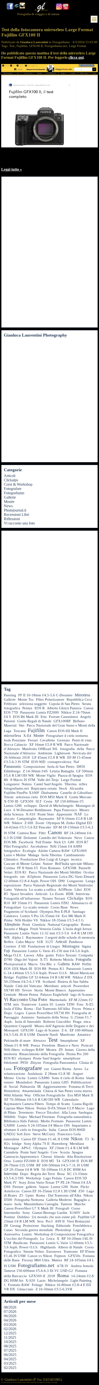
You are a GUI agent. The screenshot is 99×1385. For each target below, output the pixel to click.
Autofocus (11, 1191)
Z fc (65, 1030)
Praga (77, 1022)
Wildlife (10, 1117)
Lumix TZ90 (65, 1004)
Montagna (71, 946)
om (22, 877)
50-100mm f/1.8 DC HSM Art (63, 1169)
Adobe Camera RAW (54, 851)
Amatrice (84, 1034)
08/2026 (10, 1307)
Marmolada (58, 1000)
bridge (17, 1144)
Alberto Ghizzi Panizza (64, 708)
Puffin (86, 964)
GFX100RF (62, 721)
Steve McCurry (44, 1134)
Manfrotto (67, 1034)
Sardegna (86, 1112)
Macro (33, 964)
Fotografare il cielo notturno (67, 736)
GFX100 (27, 1030)
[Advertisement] (23, 252)
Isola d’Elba (13, 1009)
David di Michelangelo (56, 806)
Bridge (9, 977)
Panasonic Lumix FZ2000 (39, 712)
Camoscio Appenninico (21, 1156)
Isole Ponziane (15, 740)
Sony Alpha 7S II (37, 1144)
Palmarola (27, 1086)
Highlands (48, 1247)
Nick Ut (60, 842)
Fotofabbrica (82, 1226)
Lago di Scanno (47, 1030)
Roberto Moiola (62, 959)
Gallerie (10, 497)
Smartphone (69, 1040)
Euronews (53, 1251)
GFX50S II (37, 1276)
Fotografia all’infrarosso (22, 898)
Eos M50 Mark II (80, 1095)
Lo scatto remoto (36, 907)
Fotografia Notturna (29, 1200)
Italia (52, 1130)
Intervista (11, 1174)
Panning (10, 695)
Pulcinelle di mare (17, 1040)
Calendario (70, 1099)
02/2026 (10, 1329)
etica (87, 1022)
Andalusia (35, 1074)
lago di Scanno (81, 994)
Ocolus (88, 872)
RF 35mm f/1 (22, 903)
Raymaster (46, 819)
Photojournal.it (15, 510)
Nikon (77, 1138)
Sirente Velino (33, 1251)
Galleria (64, 964)
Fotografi (62, 1208)
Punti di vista (82, 740)
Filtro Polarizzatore (50, 699)
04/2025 (10, 1359)
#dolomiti (11, 1063)
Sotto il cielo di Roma (68, 1078)
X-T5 (44, 959)
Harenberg (60, 1144)
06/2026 (10, 1316)
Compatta (86, 955)
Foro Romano (50, 868)
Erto (44, 717)
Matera (57, 1260)
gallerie (31, 1187)
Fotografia (83, 959)
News (8, 506)
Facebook (26, 842)
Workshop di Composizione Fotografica (64, 1234)
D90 (61, 881)
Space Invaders (21, 894)
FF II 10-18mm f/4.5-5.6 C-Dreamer (45, 695)
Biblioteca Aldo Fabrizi (21, 1121)
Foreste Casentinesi (63, 717)
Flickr (84, 1187)
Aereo (77, 1069)
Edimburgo (12, 771)
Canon (55, 832)
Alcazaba (76, 788)
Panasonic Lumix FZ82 (51, 903)
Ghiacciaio (25, 1289)
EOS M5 (47, 1161)
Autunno (27, 1017)
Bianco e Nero (68, 1045)
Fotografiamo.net (56, 46)
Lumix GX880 (39, 1078)
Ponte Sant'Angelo (47, 1058)
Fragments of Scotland (20, 912)
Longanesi (11, 784)
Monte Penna (28, 994)
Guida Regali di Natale (34, 721)
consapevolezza (59, 762)
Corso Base (59, 907)
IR (39, 1086)
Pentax (27, 708)
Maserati (10, 725)
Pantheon (76, 942)
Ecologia (29, 851)
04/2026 (10, 1320)
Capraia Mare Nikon (19, 1108)
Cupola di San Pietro (64, 704)
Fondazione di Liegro (44, 946)
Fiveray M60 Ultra (36, 1260)
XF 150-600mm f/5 (69, 801)
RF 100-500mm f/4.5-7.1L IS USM (62, 1165)
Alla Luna (69, 1112)
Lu (42, 1238)
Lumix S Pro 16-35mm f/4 (40, 916)
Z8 (6, 1226)
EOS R (40, 708)
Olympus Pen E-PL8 (55, 912)
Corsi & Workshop (18, 484)
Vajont (44, 1187)
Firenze (18, 1187)
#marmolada (31, 1091)
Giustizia (38, 924)
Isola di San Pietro (60, 766)
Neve (78, 838)
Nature (48, 864)
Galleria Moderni (59, 1200)
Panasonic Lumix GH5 (52, 1082)
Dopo (24, 1174)
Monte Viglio (46, 775)
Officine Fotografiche (49, 1095)
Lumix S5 (46, 1004)
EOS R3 (10, 1058)
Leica (50, 1238)
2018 (51, 1276)
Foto (80, 1004)
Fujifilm (22, 46)
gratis (50, 955)
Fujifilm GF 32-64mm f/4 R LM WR (43, 977)
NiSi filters (12, 1050)
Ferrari (33, 740)
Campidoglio (26, 819)
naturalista (11, 1139)
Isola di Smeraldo (28, 1022)
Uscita (20, 1078)
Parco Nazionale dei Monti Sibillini (55, 872)
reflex (83, 784)
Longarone (75, 881)
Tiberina (70, 784)
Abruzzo (39, 1040)
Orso (7, 1161)
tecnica (76, 859)
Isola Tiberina (51, 855)
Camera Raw (27, 833)
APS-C (26, 1148)
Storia (38, 990)
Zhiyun (35, 1063)
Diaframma (49, 793)
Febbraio (10, 704)
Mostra (51, 1050)
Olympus (40, 1148)
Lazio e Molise (15, 855)
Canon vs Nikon (40, 1256)
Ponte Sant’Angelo (34, 1152)
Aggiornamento (55, 1086)
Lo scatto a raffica (42, 889)
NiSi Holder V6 (26, 920)
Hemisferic (12, 1091)
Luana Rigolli (82, 1104)
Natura (27, 784)
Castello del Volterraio (55, 838)
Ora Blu (46, 964)
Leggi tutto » (11, 169)
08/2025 (10, 1346)
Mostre (9, 502)
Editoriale (63, 1226)
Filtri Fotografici (16, 846)
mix (16, 1004)
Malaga (33, 855)
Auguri (78, 1074)
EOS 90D (38, 762)
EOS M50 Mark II (53, 797)
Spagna (77, 1152)
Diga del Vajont (26, 959)
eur (46, 1069)
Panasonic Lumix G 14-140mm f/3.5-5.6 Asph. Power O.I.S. (48, 971)
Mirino (9, 1078)
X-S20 (30, 1280)
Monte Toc (26, 699)
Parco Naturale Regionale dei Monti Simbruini (58, 885)
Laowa (29, 955)
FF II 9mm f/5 (27, 868)
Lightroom (62, 753)
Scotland (49, 981)
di (5, 1086)
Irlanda (59, 1156)
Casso (8, 1230)
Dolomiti (30, 838)
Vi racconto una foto (19, 523)
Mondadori (24, 1082)
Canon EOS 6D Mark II (64, 731)
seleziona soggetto (33, 704)
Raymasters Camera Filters (24, 1104)
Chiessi (46, 1156)
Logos (19, 1013)
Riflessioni (12, 519)
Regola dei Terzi (43, 1174)
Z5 (21, 1195)
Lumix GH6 (13, 806)
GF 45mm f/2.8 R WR (48, 757)
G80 (71, 842)
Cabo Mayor (25, 942)
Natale (8, 986)
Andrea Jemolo (82, 1266)
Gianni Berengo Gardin (49, 1213)
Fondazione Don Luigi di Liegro (44, 859)
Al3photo (34, 877)
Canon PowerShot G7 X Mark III (28, 1208)
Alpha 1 (18, 937)
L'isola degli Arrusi (77, 929)
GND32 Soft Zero (17, 1134)
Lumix (27, 1234)
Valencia (20, 889)
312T (49, 942)
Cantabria (11, 1152)
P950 (24, 1063)
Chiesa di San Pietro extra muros (67, 1091)
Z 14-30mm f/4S (35, 771)
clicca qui (76, 57)
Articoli (9, 476)
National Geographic (63, 924)
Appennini (64, 814)
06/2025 (10, 1355)
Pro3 (49, 1221)
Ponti (26, 924)
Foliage (37, 1285)
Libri (78, 889)
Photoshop (63, 1230)
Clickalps (11, 480)
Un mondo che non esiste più (54, 1217)
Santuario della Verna (52, 1017)
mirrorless (12, 735)
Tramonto (70, 1251)
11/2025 (10, 1337)
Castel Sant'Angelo (48, 784)
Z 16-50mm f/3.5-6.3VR (54, 1289)
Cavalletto (47, 740)
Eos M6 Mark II (74, 916)
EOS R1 (21, 872)
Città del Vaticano (29, 986)
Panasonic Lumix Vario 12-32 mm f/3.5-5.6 (36, 933)
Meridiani (51, 986)
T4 (58, 1161)
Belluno (79, 721)
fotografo (11, 877)
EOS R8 (40, 969)
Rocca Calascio (15, 744)
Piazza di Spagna (70, 775)
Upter (29, 1195)
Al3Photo (65, 889)
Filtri (42, 833)
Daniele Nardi (47, 1034)
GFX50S (26, 801)
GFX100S (79, 851)
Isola (18, 1204)
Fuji (7, 951)
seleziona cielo (27, 797)
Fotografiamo (14, 493)
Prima (8, 920)
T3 (87, 1139)
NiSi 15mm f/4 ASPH (66, 846)
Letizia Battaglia (62, 771)
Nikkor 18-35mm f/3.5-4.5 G (62, 920)
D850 (81, 766)
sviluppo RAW (33, 1050)
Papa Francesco (65, 810)
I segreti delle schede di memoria (70, 937)
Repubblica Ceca (79, 699)
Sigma (86, 946)
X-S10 (30, 814)
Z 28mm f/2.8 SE (57, 1074)
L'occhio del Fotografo (21, 1238)
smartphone (71, 1058)
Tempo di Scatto (58, 1104)
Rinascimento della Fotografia (41, 1054)
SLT (39, 801)
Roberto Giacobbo (57, 1022)
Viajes (22, 1117)
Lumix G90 (59, 1187)
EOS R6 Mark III (25, 717)
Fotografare (12, 489)
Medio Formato (52, 1121)
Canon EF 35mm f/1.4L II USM (45, 1139)
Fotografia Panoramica (60, 1063)
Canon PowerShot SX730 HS (48, 1013)
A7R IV (62, 1266)
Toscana (19, 731)
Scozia (65, 1152)
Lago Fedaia (52, 1178)
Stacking (47, 1226)
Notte (74, 1187)
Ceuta (48, 801)
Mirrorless (82, 695)
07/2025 (10, 1350)
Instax (69, 1050)
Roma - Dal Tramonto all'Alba (58, 1195)
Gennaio (63, 740)
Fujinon (60, 1256)
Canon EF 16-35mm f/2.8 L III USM (49, 1191)
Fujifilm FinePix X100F (21, 793)
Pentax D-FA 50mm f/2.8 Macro (61, 1108)
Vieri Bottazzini (78, 1221)
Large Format (77, 46)
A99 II (60, 1221)
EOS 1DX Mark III (18, 969)
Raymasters (34, 937)
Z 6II (22, 946)
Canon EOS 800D (71, 1130)
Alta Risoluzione (79, 1156)
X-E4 (27, 736)
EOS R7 (82, 842)
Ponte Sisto (45, 814)
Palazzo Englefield (54, 994)
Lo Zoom (57, 894)
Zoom (39, 823)
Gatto (8, 889)
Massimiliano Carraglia (41, 1204)
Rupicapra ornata (44, 788)
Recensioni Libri (16, 514)
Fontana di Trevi (81, 1086)
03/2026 (10, 1324)
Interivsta (83, 894)
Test (12, 46)
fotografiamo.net (16, 788)
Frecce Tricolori (47, 1112)
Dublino (23, 1217)
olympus (24, 1058)
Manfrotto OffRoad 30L (40, 749)
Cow (54, 1152)
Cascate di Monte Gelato (22, 864)
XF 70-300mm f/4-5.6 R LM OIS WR (32, 1099)
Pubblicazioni (81, 1082)
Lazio (41, 1280)
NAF (78, 814)
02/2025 (10, 1368)
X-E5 (89, 1004)
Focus (76, 1009)
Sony (26, 1212)
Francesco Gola (69, 1134)
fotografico (12, 851)
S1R (40, 942)
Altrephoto (12, 924)
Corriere (10, 946)
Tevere (27, 990)
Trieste (9, 797)
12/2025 (10, 1333)
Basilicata (20, 1243)
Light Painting (81, 1280)
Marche (80, 1204)
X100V (74, 1213)
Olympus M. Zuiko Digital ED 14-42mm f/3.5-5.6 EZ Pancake (48, 825)
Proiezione (31, 1226)
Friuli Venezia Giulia (45, 929)
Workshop (33, 1178)
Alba (39, 955)
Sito (22, 725)
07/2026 (10, 1311)
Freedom (48, 1045)
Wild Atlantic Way (17, 1095)
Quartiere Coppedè (18, 1026)
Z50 (81, 1191)
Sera (40, 1221)
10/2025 (10, 1342)
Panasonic (12, 766)
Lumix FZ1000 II (26, 1161)
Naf (76, 762)
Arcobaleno (39, 846)
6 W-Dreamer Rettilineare (32, 810)
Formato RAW (19, 1285)
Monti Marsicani (82, 973)
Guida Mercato (80, 797)
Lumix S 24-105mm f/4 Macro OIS (43, 1125)
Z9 (61, 1050)
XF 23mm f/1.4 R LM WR (69, 1148)
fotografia (67, 749)
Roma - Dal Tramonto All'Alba (47, 1009)
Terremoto (26, 1112)
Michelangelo (58, 1280)
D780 (8, 959)
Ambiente (45, 753)
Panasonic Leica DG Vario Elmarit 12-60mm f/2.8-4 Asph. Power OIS (49, 879)
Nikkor (17, 823)
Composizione (34, 766)
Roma (63, 1275)
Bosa (61, 1174)
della (80, 749)
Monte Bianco (55, 990)
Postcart (87, 1045)
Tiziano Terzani (53, 898)
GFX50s (74, 1256)
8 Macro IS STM (22, 780)
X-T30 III (11, 801)
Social (13, 1086)
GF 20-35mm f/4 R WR (21, 1169)
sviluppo (30, 806)
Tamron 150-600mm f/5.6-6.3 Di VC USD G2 (38, 1271)
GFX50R (69, 868)
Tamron (66, 1204)
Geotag (15, 1226)
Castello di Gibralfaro (76, 793)
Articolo (41, 894)
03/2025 (10, 1363)
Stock (63, 788)
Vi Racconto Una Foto (25, 999)
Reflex (9, 942)
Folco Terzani (66, 955)
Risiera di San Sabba (73, 981)
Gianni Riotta (61, 1069)
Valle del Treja (48, 780)
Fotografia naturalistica (74, 1117)
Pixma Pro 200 (77, 1054)
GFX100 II (36, 46)
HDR (70, 894)
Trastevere (29, 1004)
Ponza (35, 1045)
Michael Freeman (42, 1117)
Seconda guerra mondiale (34, 1230)
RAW (76, 964)
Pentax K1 (56, 969)
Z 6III (29, 823)
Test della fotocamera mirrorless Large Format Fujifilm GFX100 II (47, 32)
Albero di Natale (70, 1247)
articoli (66, 986)
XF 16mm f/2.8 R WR (45, 744)
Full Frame (44, 842)
